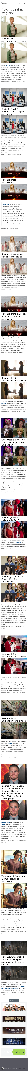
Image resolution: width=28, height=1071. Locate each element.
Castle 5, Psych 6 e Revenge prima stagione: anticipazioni (13, 111)
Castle (5, 154)
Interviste (5, 228)
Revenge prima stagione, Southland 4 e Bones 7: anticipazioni (13, 316)
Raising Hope (22, 840)
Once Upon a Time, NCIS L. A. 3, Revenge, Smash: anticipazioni (13, 442)
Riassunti (18, 81)
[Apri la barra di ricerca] (19, 3)
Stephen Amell (5, 822)
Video (23, 81)
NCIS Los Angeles (8, 489)
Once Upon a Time (19, 489)
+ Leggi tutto (14, 1000)
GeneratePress (21, 1068)
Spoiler (19, 154)
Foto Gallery (6, 81)
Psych (9, 154)
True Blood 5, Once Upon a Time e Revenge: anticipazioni (13, 879)
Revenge (8, 65)
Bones (5, 352)
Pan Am (5, 626)
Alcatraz (15, 988)
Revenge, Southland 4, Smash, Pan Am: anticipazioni (12, 579)
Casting (5, 840)
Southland (15, 352)
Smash (9, 492)
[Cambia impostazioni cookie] (2, 1068)
